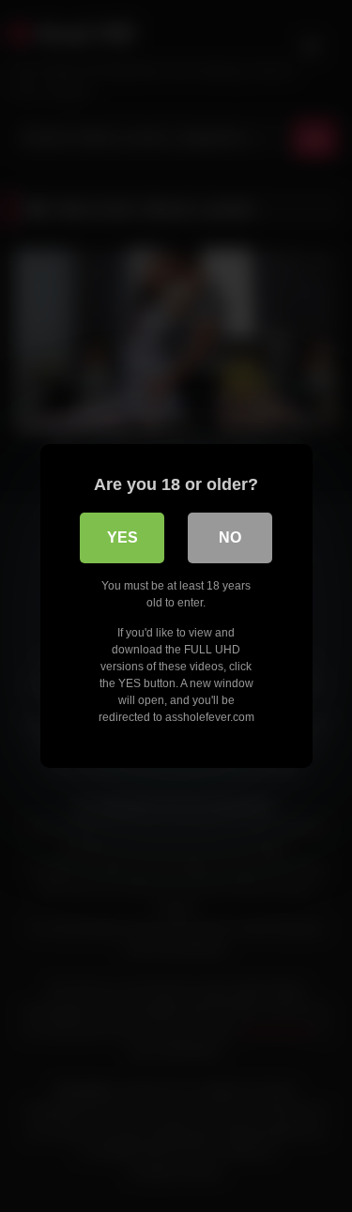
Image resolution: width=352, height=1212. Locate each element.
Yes (122, 537)
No (230, 537)
